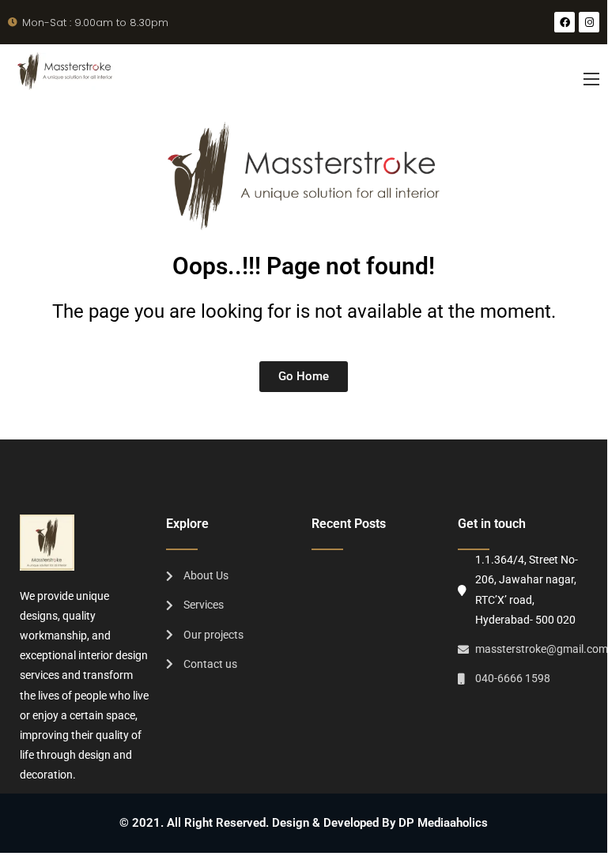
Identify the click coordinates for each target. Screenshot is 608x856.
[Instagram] (589, 22)
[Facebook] (564, 22)
